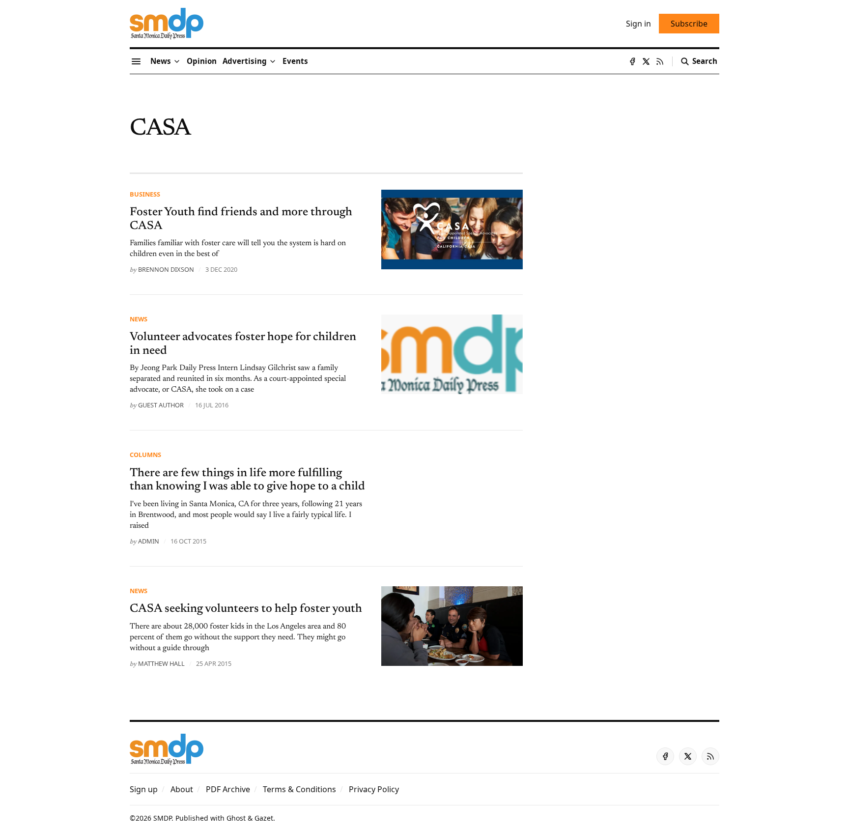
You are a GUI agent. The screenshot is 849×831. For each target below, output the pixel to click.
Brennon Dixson (166, 269)
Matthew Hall (161, 663)
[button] (245, 61)
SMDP (162, 818)
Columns (145, 454)
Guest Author (161, 405)
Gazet (264, 818)
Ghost (236, 818)
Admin (148, 541)
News (138, 319)
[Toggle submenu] (177, 61)
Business (145, 194)
